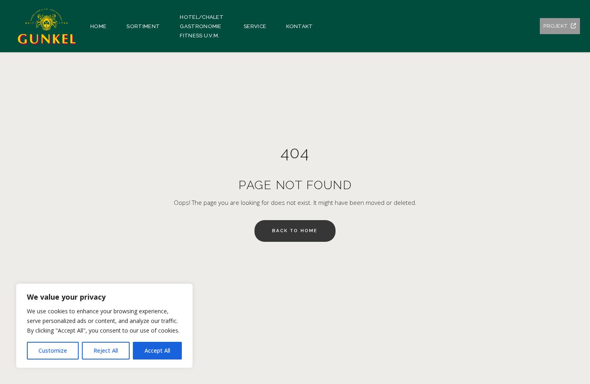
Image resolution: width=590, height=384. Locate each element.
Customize (53, 350)
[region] (104, 326)
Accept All (157, 350)
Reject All (106, 350)
